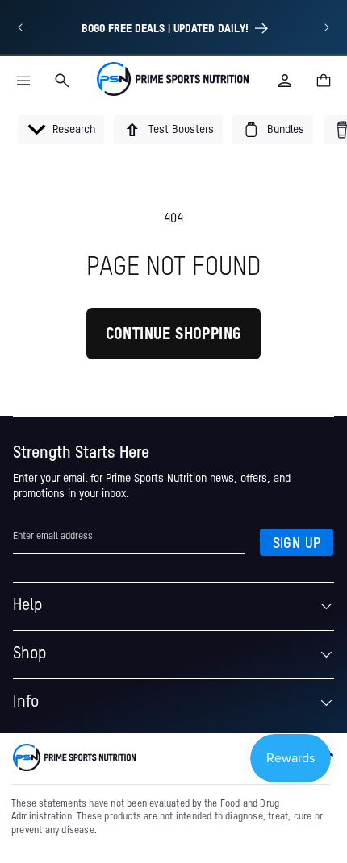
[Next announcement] (327, 27)
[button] (23, 80)
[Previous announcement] (20, 27)
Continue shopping (174, 335)
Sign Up (297, 544)
